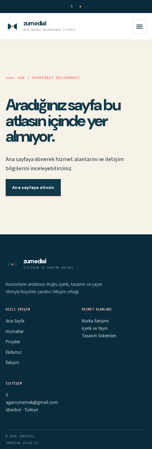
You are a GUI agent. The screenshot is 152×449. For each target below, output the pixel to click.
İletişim (12, 362)
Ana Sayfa (15, 321)
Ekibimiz (14, 352)
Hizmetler (15, 331)
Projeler (13, 342)
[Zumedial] (12, 26)
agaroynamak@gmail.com (32, 402)
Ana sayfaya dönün (33, 187)
